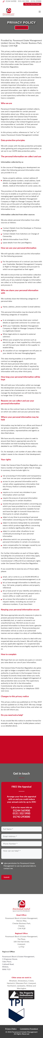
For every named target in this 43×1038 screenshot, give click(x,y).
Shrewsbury (22, 981)
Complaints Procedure (29, 1029)
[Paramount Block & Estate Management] (8, 12)
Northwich (11, 986)
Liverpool (32, 983)
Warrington (21, 988)
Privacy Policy (11, 1029)
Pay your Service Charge (32, 4)
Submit (6, 877)
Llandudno (21, 986)
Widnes (29, 986)
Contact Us (21, 27)
